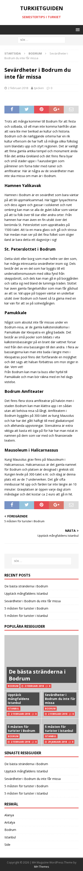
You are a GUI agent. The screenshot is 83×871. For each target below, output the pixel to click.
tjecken (39, 88)
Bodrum (10, 830)
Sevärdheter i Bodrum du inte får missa (32, 601)
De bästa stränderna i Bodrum (26, 586)
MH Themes (41, 867)
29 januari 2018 (57, 741)
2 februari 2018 (18, 88)
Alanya (9, 815)
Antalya (9, 822)
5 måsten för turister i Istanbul (26, 616)
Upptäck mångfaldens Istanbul (26, 593)
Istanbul (10, 837)
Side (7, 844)
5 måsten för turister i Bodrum (26, 608)
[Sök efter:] (41, 40)
